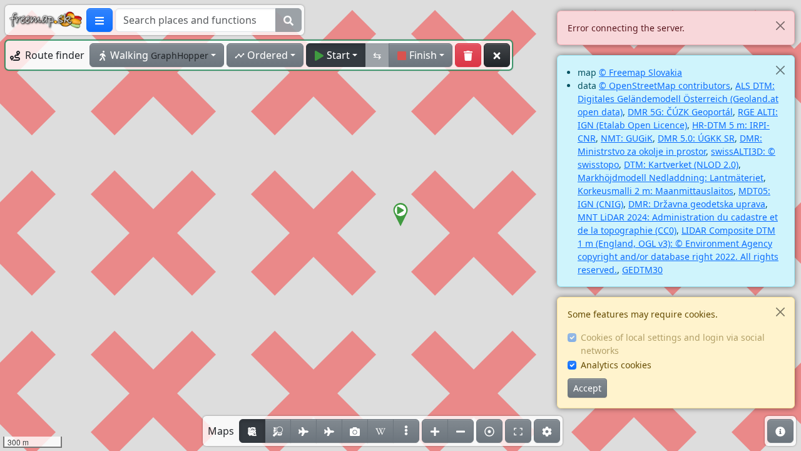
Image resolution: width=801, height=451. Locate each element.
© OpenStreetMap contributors (664, 85)
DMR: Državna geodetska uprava (696, 204)
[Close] (780, 25)
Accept (587, 388)
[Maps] (406, 431)
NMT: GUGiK (627, 138)
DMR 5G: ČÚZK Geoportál (680, 112)
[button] (400, 214)
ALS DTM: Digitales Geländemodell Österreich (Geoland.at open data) (678, 99)
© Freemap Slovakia (640, 72)
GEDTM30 (642, 270)
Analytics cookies (616, 365)
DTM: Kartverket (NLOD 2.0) (681, 164)
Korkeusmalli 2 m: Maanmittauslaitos (655, 191)
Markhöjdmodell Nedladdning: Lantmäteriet (670, 178)
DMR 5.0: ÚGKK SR (696, 138)
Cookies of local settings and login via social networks (673, 343)
